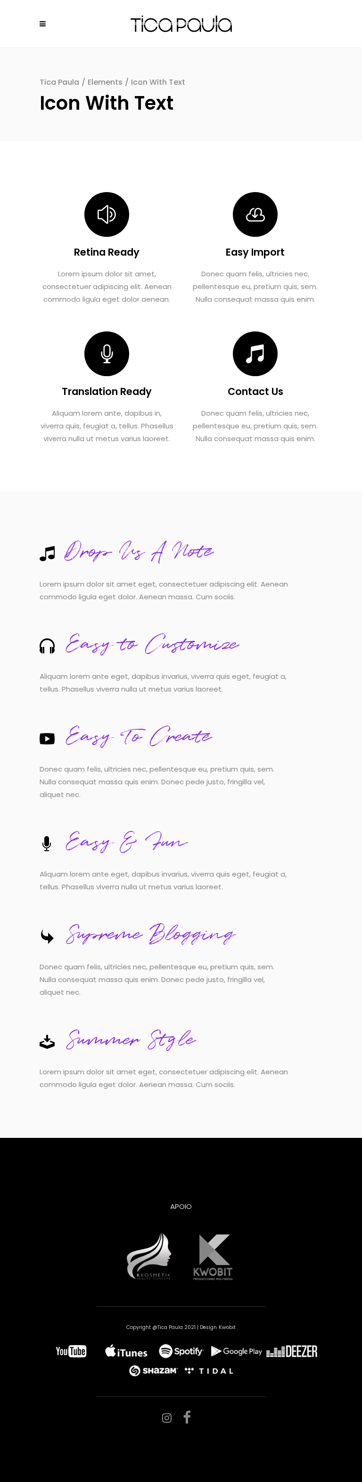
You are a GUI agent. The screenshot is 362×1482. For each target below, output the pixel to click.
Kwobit (227, 1327)
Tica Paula (59, 82)
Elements (105, 82)
